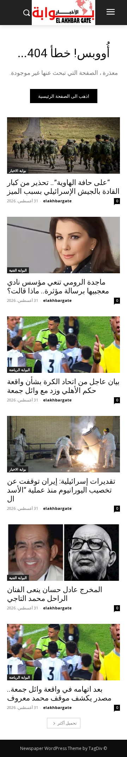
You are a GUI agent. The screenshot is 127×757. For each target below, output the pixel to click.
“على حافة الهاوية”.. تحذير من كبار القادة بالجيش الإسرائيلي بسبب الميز (63, 187)
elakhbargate (57, 200)
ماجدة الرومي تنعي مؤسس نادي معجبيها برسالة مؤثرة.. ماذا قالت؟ (58, 286)
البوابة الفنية (18, 270)
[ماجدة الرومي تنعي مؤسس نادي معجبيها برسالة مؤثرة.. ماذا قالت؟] (63, 245)
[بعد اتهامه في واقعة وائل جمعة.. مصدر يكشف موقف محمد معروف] (63, 652)
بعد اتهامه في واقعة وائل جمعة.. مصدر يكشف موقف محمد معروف (59, 693)
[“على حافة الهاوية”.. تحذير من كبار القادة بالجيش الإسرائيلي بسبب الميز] (63, 145)
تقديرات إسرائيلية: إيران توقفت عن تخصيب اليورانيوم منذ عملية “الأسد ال (61, 490)
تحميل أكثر (67, 723)
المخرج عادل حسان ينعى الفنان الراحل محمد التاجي (54, 594)
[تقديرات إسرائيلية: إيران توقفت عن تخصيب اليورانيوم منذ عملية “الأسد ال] (63, 444)
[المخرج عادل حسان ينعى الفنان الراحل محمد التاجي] (63, 552)
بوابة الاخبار (17, 170)
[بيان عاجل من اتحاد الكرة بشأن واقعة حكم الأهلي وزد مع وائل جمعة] (63, 344)
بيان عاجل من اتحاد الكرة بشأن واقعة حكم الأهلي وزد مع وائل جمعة (63, 386)
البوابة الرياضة (19, 369)
